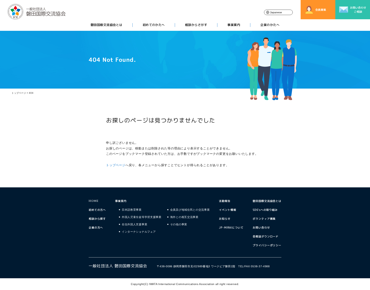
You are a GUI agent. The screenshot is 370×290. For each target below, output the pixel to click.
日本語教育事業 (132, 209)
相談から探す (97, 218)
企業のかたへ (269, 25)
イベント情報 (227, 210)
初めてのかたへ (154, 25)
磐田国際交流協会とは (106, 25)
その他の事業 (178, 224)
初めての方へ (97, 210)
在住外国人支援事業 (134, 224)
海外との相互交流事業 (184, 217)
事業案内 (233, 25)
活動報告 (224, 201)
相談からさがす (196, 25)
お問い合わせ (261, 227)
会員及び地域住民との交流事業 (190, 209)
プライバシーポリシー (267, 245)
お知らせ (224, 218)
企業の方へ (96, 227)
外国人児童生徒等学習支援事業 (141, 217)
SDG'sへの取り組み (265, 210)
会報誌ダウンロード (265, 236)
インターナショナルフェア (139, 231)
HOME (93, 201)
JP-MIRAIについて (231, 227)
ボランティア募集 (264, 218)
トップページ (19, 93)
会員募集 (320, 10)
